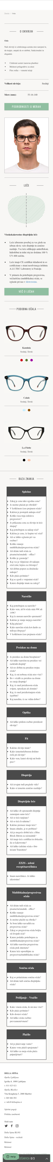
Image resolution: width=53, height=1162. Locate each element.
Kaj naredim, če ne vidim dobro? (25, 699)
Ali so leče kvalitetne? (20, 821)
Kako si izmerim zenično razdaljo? (26, 788)
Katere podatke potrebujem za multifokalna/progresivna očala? (24, 939)
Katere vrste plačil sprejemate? (24, 1047)
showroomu (31, 281)
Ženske (6, 13)
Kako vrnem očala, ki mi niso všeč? (26, 1006)
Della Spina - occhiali (13, 1137)
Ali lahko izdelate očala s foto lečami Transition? (23, 848)
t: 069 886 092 (10, 1097)
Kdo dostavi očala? (19, 1014)
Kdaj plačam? (16, 623)
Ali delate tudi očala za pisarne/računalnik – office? (22, 552)
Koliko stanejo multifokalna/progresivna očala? (24, 545)
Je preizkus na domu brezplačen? (25, 656)
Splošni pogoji (10, 1109)
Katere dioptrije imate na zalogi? (25, 583)
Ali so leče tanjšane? (19, 817)
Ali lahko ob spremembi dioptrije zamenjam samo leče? (25, 812)
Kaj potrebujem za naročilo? (23, 605)
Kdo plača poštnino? (19, 575)
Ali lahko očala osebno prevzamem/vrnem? (20, 1019)
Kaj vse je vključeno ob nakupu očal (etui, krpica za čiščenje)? (24, 563)
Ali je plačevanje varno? (21, 1043)
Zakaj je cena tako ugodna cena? (25, 501)
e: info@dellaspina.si (13, 1102)
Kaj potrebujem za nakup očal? (24, 529)
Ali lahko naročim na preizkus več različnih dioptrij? (26, 662)
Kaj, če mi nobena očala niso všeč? (26, 674)
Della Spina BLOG (12, 1132)
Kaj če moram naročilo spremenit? (26, 616)
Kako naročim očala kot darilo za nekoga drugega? (25, 629)
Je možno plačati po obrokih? (23, 504)
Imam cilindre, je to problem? (23, 828)
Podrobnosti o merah (26, 106)
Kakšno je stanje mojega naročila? (26, 619)
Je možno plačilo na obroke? (23, 919)
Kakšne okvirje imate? (20, 747)
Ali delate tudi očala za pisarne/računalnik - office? (22, 907)
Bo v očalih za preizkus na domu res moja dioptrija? (25, 680)
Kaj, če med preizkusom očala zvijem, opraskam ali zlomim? (24, 687)
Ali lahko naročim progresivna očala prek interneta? (24, 946)
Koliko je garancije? (19, 558)
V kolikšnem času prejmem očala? (26, 508)
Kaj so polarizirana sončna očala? (25, 977)
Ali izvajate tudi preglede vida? (24, 784)
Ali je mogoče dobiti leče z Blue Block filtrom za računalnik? (25, 834)
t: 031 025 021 (10, 1085)
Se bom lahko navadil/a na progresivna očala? (22, 925)
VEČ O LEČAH (26, 291)
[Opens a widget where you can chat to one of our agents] (11, 1157)
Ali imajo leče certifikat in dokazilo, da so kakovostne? (26, 841)
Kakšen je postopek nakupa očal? (25, 512)
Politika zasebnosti (12, 1114)
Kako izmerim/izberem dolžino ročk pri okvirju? (24, 753)
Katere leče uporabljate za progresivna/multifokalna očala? (24, 953)
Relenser (7, 1142)
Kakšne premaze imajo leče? (23, 824)
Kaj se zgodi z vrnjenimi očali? (24, 579)
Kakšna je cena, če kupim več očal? (26, 533)
